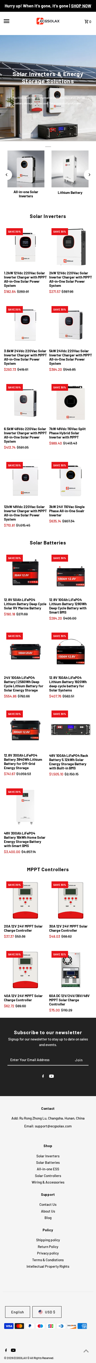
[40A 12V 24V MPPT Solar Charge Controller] (25, 970)
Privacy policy (48, 1253)
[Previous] (7, 175)
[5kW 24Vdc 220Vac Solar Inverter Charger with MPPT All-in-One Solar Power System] (70, 325)
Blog (48, 1218)
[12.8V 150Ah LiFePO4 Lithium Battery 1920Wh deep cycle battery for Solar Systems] (70, 651)
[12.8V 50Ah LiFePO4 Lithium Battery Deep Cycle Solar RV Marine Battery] (25, 573)
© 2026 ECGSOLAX (15, 1358)
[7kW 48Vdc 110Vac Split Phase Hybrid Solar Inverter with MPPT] (70, 403)
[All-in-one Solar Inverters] (26, 168)
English (17, 1312)
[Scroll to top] (86, 1351)
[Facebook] (43, 1077)
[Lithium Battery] (70, 168)
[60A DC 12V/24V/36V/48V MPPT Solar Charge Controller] (70, 970)
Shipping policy (48, 1240)
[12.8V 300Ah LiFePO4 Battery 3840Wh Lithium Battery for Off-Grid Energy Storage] (25, 729)
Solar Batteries (48, 542)
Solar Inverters (48, 216)
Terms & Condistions (48, 1260)
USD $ (50, 1312)
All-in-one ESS (48, 1169)
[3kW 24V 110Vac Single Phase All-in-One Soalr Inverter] (70, 481)
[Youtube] (51, 1077)
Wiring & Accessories (48, 1182)
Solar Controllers (48, 1176)
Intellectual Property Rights (48, 1266)
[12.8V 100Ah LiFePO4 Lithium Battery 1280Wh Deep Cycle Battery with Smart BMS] (70, 573)
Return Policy (48, 1247)
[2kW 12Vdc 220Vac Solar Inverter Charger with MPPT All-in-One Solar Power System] (70, 247)
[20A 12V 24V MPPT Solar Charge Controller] (25, 900)
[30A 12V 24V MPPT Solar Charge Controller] (70, 900)
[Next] (89, 175)
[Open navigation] (16, 21)
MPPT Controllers (48, 869)
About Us (48, 1211)
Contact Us (47, 1204)
